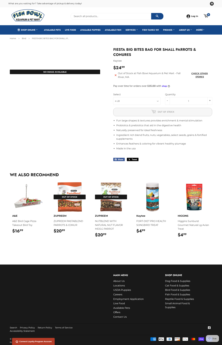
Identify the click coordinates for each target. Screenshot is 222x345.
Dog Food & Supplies (177, 281)
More (199, 30)
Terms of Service (63, 327)
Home (13, 38)
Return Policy (45, 327)
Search (13, 327)
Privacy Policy (27, 327)
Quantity (170, 94)
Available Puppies (90, 29)
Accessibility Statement (22, 331)
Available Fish (113, 29)
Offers (116, 312)
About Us (184, 29)
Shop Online (28, 29)
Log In (194, 16)
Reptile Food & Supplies (179, 299)
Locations (119, 285)
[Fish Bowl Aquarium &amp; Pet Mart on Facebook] (209, 328)
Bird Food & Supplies (177, 290)
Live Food (70, 29)
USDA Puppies (122, 290)
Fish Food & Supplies (177, 294)
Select (117, 94)
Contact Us (120, 316)
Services (130, 29)
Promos (168, 29)
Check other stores (199, 75)
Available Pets (52, 29)
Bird (24, 38)
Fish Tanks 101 (150, 29)
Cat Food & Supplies (177, 285)
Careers (117, 294)
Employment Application (128, 299)
